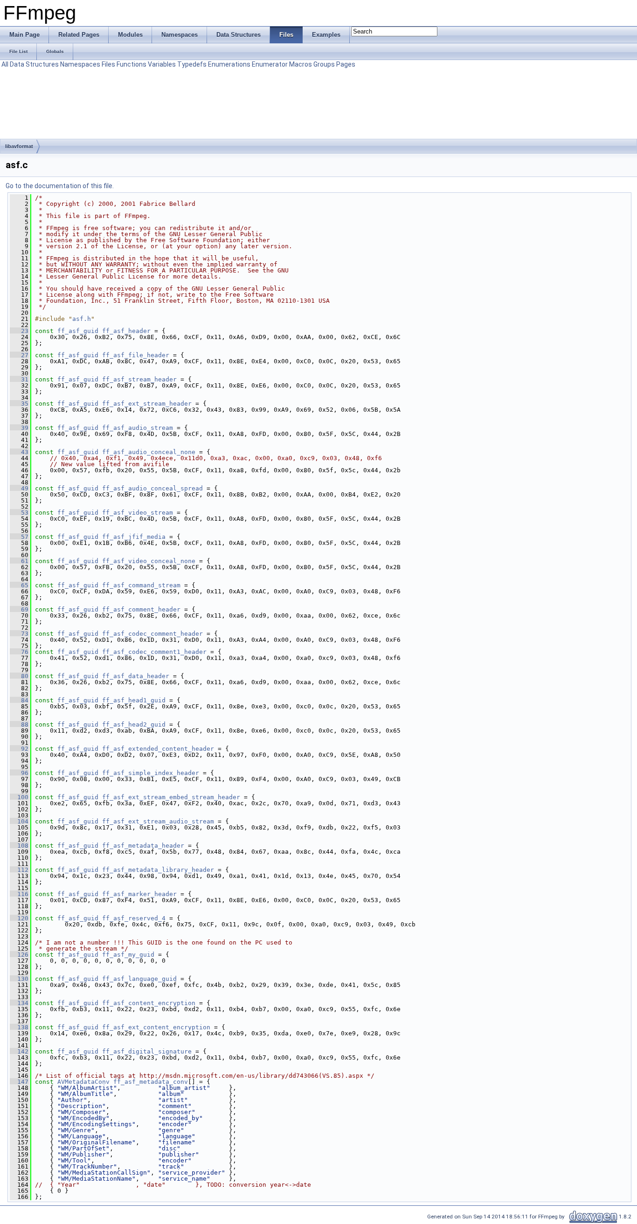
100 (19, 797)
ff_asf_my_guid (128, 954)
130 (19, 978)
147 (19, 1081)
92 (19, 748)
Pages (345, 64)
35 (19, 403)
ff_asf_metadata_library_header (158, 869)
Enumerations (229, 64)
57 (19, 536)
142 (19, 1051)
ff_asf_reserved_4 (134, 918)
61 (19, 561)
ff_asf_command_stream (141, 585)
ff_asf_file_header (135, 355)
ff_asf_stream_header (139, 379)
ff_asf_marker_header (139, 894)
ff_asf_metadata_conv (150, 1081)
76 (19, 651)
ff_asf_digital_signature (147, 1051)
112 (19, 869)
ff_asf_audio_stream (137, 427)
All (4, 64)
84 (19, 700)
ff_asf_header (126, 330)
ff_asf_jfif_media (134, 536)
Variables (162, 64)
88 (19, 724)
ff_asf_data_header (135, 676)
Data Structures (34, 64)
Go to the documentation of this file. (60, 186)
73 (19, 633)
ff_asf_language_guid (139, 978)
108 (19, 845)
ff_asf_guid (77, 330)
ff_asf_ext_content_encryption (156, 1027)
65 (19, 585)
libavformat (19, 146)
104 (19, 821)
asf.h (81, 318)
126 (19, 954)
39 (19, 427)
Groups (324, 64)
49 (19, 488)
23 (19, 330)
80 (19, 676)
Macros (300, 64)
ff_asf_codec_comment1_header (154, 651)
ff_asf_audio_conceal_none (148, 452)
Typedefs (192, 64)
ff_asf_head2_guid (134, 724)
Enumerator (270, 64)
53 (19, 512)
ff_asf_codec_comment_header (152, 633)
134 (19, 1003)
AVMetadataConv (83, 1081)
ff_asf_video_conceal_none (148, 561)
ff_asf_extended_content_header (158, 748)
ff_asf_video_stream (137, 512)
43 (19, 452)
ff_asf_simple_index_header (150, 772)
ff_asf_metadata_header (143, 845)
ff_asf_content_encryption (148, 1003)
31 (19, 379)
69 (19, 609)
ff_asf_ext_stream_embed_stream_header (171, 797)
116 (19, 894)
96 (19, 772)
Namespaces (80, 64)
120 (19, 918)
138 (19, 1027)
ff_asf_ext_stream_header (147, 403)
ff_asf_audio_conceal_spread (152, 488)
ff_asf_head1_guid (134, 700)
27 (19, 355)
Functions (131, 64)
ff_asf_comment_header (141, 609)
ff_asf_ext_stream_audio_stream (158, 821)
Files (108, 64)
